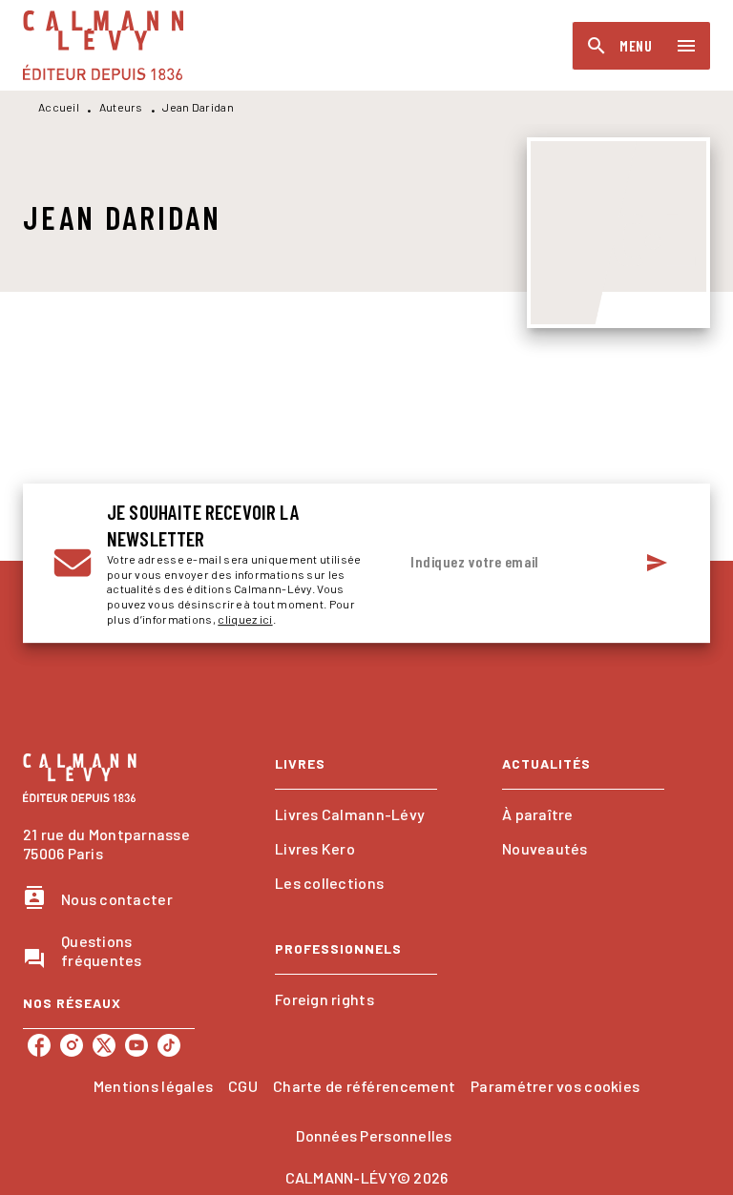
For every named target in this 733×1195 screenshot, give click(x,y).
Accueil (58, 106)
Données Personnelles (373, 1135)
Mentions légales (153, 1086)
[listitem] (39, 1045)
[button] (356, 814)
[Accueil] (103, 45)
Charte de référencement (364, 1086)
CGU (243, 1086)
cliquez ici (245, 619)
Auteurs (121, 106)
